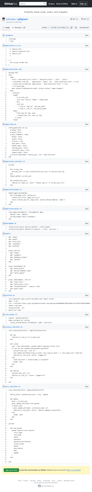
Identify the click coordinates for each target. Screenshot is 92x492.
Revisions (20, 27)
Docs (53, 480)
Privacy (25, 480)
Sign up (83, 4)
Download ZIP (84, 27)
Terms (20, 480)
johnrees (10, 19)
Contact (59, 480)
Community (46, 480)
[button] (71, 27)
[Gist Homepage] (10, 3)
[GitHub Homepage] (39, 486)
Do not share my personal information (46, 482)
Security (32, 480)
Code (7, 27)
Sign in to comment (74, 470)
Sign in (74, 4)
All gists (51, 4)
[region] (46, 40)
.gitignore (22, 19)
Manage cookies (69, 480)
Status (39, 480)
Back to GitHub (62, 4)
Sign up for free (11, 470)
